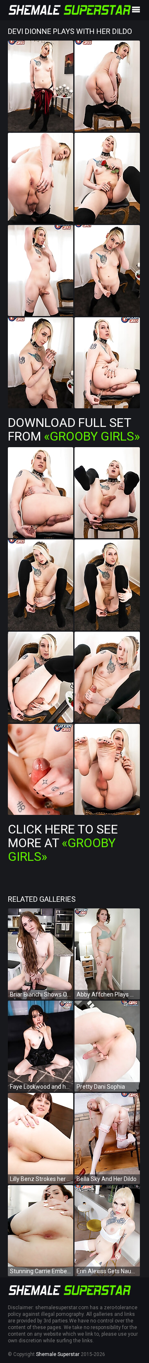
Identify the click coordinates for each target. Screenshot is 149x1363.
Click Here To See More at (63, 843)
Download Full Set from (74, 429)
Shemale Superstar (57, 1354)
